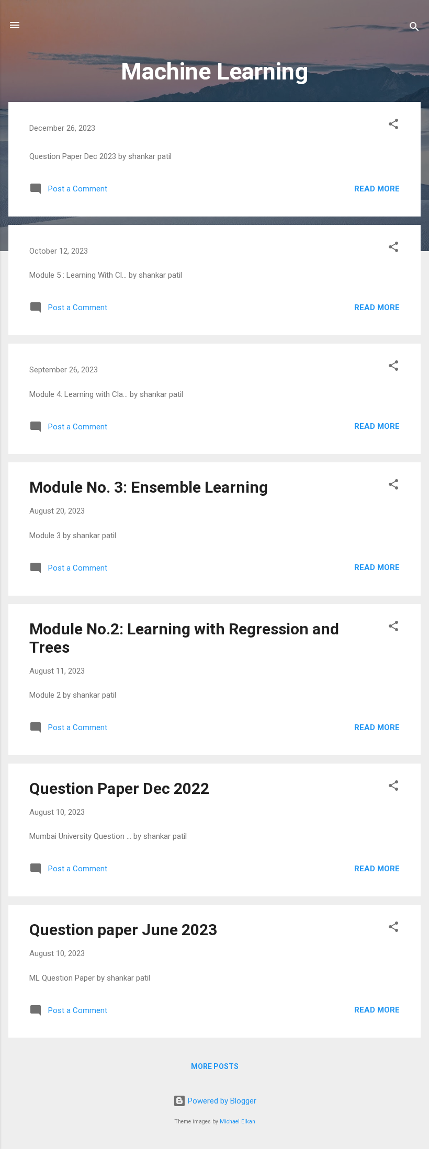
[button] (393, 126)
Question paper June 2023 (123, 929)
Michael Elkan (237, 1121)
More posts (215, 1066)
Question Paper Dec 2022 (119, 788)
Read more (377, 189)
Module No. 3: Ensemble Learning (148, 487)
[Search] (414, 28)
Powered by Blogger (221, 1101)
